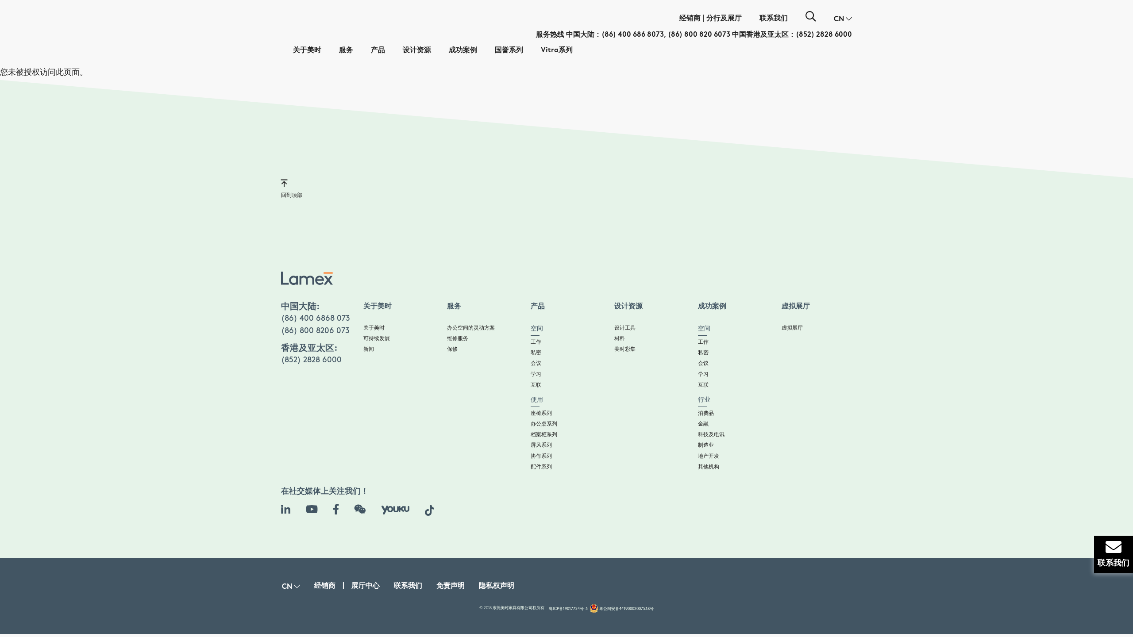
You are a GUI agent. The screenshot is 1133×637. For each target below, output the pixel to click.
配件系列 (541, 466)
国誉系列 (509, 50)
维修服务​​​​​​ (457, 338)
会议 (536, 363)
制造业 (706, 445)
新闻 (368, 349)
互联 (536, 385)
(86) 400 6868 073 (315, 318)
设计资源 (417, 50)
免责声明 (450, 586)
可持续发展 (376, 338)
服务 (346, 50)
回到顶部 (291, 195)
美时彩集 (625, 349)
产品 (378, 50)
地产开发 (708, 456)
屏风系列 (541, 445)
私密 (536, 352)
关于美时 (307, 50)
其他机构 (708, 466)
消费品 (706, 413)
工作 (536, 342)
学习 (536, 374)
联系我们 (773, 18)
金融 (703, 424)
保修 (452, 349)
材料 (619, 338)
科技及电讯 (711, 434)
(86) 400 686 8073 (632, 35)
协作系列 (541, 456)
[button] (843, 19)
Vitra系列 (557, 50)
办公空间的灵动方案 (471, 328)
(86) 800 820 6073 (699, 35)
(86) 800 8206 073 (315, 330)
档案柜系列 (544, 434)
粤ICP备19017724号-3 (568, 609)
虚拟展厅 (792, 328)
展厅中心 (365, 586)
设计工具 (625, 328)
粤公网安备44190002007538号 (626, 609)
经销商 (690, 18)
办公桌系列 (544, 424)
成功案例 (463, 50)
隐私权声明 (496, 586)
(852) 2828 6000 (824, 35)
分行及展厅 (724, 18)
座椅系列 (541, 413)
